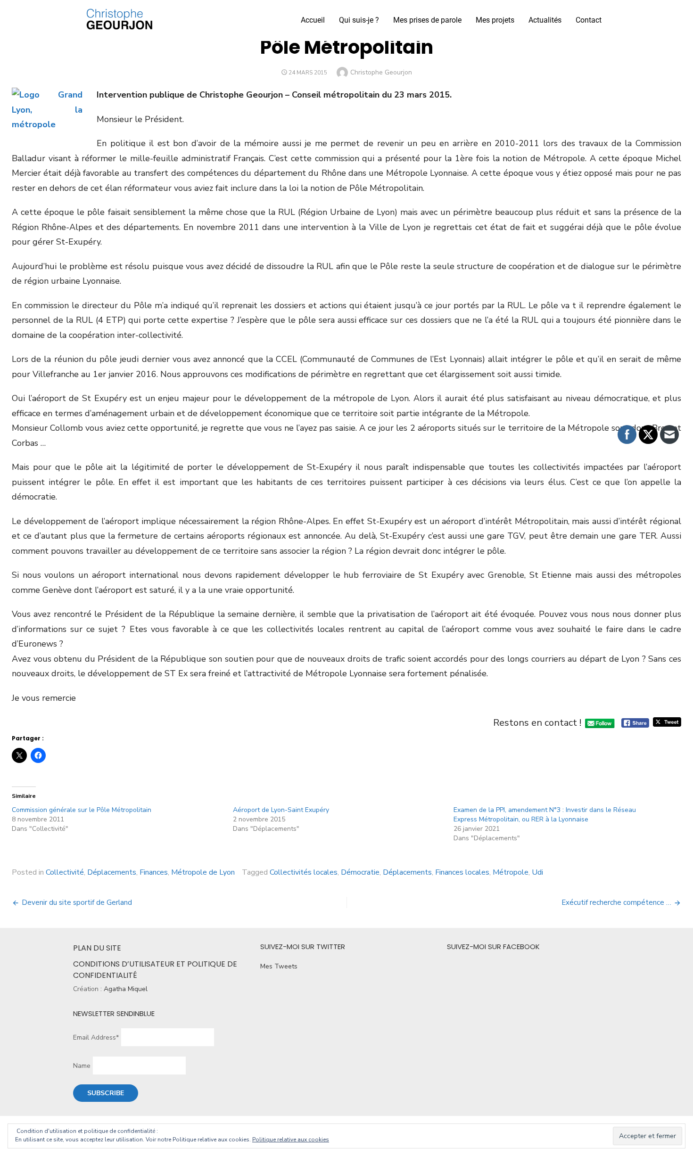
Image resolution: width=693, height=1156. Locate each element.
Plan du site (97, 948)
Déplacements (111, 872)
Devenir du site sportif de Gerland (77, 902)
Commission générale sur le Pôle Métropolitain (81, 809)
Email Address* (96, 1037)
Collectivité (65, 872)
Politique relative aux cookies (290, 1139)
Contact (589, 20)
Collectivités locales (304, 872)
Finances (154, 872)
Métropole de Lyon (203, 872)
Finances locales (462, 872)
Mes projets (495, 20)
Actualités (544, 20)
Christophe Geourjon (381, 72)
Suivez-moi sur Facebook (493, 946)
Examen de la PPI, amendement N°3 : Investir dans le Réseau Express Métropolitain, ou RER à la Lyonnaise (545, 814)
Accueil (313, 20)
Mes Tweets (278, 966)
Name (82, 1065)
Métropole (510, 872)
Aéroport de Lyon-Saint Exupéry (281, 809)
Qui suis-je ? (359, 20)
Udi (537, 872)
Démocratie (360, 872)
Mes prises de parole (427, 20)
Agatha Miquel (126, 988)
